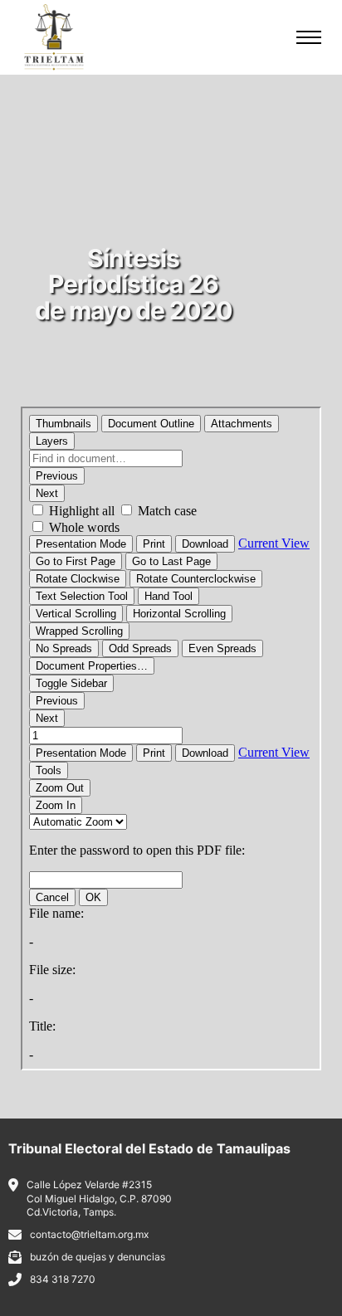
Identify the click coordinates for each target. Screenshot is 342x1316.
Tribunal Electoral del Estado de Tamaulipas (149, 1148)
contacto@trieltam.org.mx (89, 1234)
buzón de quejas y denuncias (97, 1256)
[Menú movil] (308, 37)
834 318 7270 (62, 1279)
